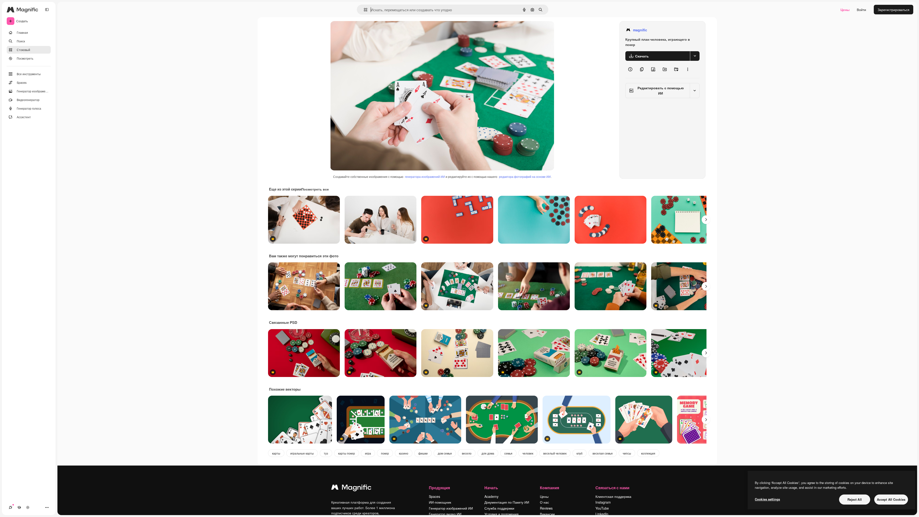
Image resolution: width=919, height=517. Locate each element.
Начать (491, 487)
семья (508, 453)
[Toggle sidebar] (47, 9)
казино (403, 453)
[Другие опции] (687, 69)
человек (527, 453)
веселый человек (554, 453)
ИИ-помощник (440, 502)
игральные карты (302, 453)
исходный (362, 30)
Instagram (603, 502)
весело (466, 453)
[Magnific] (351, 488)
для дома (488, 453)
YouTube (602, 508)
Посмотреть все (315, 189)
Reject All (854, 499)
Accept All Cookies (891, 499)
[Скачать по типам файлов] (695, 56)
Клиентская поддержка (613, 496)
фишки (423, 453)
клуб (580, 453)
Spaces (434, 496)
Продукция (439, 487)
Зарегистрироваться (893, 9)
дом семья (445, 453)
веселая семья (603, 453)
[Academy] (19, 507)
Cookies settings (767, 499)
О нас (544, 502)
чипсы (627, 453)
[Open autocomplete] (363, 9)
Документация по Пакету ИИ (506, 502)
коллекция (648, 453)
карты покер (346, 453)
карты (276, 453)
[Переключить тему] (28, 507)
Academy (491, 496)
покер (385, 453)
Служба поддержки (499, 508)
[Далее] (706, 220)
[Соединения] (10, 507)
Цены (845, 9)
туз (326, 453)
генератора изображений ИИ (425, 176)
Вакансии (547, 513)
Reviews (546, 508)
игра (368, 453)
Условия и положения (501, 513)
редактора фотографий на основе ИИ (525, 176)
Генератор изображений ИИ (451, 508)
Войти (861, 9)
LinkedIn (601, 513)
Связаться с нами (612, 487)
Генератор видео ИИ (445, 513)
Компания (549, 487)
